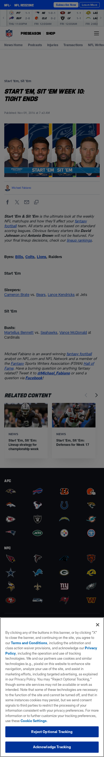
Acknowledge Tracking (52, 747)
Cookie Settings (34, 721)
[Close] (97, 625)
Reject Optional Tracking (52, 732)
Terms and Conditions (29, 643)
